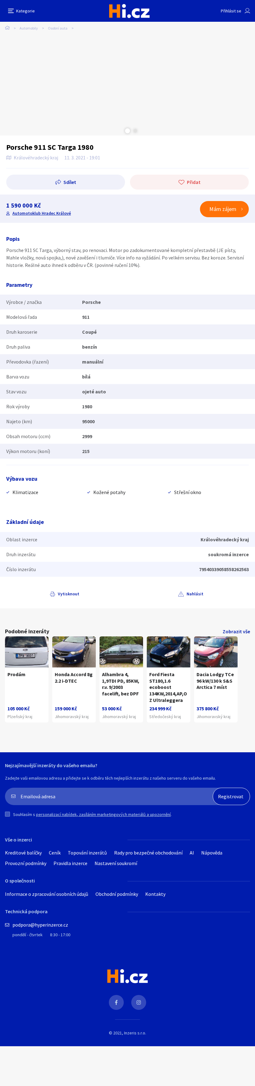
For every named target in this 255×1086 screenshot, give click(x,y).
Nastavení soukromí (116, 863)
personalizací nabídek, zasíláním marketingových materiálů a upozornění (103, 814)
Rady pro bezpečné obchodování (148, 853)
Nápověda (211, 853)
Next (135, 130)
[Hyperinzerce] (129, 11)
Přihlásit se (231, 11)
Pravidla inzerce (70, 863)
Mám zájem (222, 209)
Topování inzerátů (87, 853)
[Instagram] (138, 1002)
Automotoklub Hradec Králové (41, 213)
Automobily (29, 28)
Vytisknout (68, 594)
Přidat (194, 182)
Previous (119, 130)
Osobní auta (57, 28)
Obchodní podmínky (116, 894)
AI (192, 853)
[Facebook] (116, 1002)
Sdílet (69, 182)
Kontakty (155, 894)
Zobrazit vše (236, 631)
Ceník (55, 853)
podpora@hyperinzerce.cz (40, 925)
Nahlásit (195, 594)
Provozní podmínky (25, 863)
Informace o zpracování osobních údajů (46, 894)
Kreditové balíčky (23, 853)
